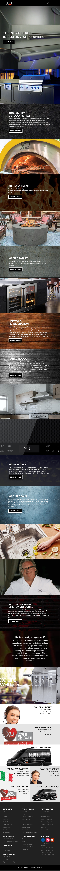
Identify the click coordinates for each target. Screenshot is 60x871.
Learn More (15, 131)
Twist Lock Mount (8, 850)
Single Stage (6, 856)
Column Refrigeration (47, 822)
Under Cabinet (26, 819)
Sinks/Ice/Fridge (7, 830)
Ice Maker (43, 827)
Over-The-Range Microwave (29, 832)
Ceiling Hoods (26, 827)
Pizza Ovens (6, 814)
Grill (4, 811)
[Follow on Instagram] (48, 840)
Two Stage (6, 859)
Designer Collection (27, 814)
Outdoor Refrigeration (47, 830)
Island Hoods (25, 822)
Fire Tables (6, 822)
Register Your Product (28, 847)
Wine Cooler (44, 814)
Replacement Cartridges (9, 862)
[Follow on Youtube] (52, 840)
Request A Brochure (27, 844)
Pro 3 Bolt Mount (7, 847)
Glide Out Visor (26, 830)
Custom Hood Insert (27, 816)
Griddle (5, 816)
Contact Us (25, 849)
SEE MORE (9, 42)
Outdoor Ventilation (27, 824)
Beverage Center (45, 811)
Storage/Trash (7, 832)
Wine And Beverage (46, 819)
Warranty (24, 841)
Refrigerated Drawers (47, 824)
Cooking (5, 819)
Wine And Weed (45, 816)
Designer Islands (7, 824)
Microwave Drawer (8, 838)
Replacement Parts (27, 839)
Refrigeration (6, 827)
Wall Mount (25, 811)
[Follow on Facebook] (43, 840)
